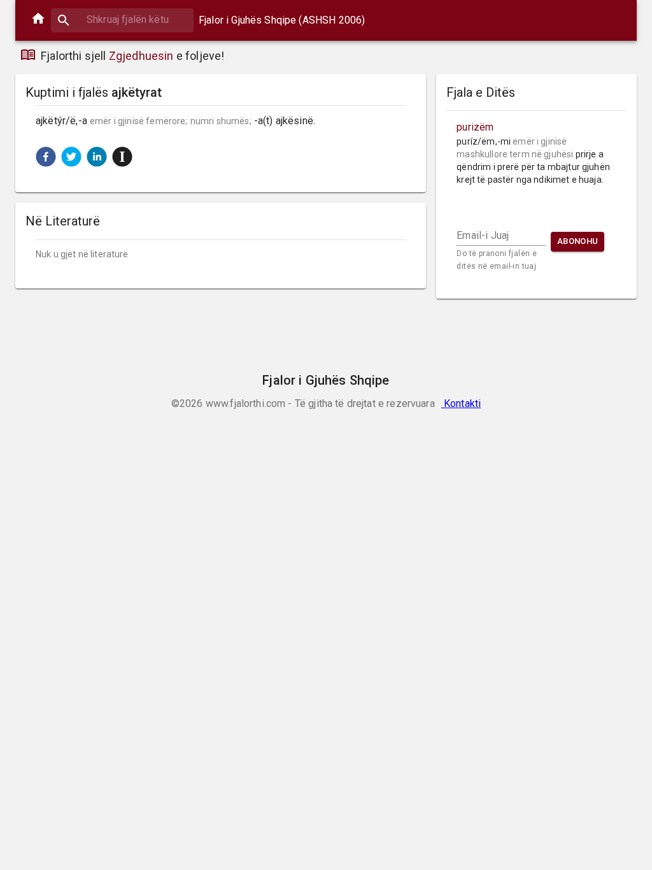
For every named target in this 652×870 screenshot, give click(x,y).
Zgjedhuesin (141, 55)
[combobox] (122, 19)
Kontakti (461, 403)
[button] (46, 156)
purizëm (475, 127)
